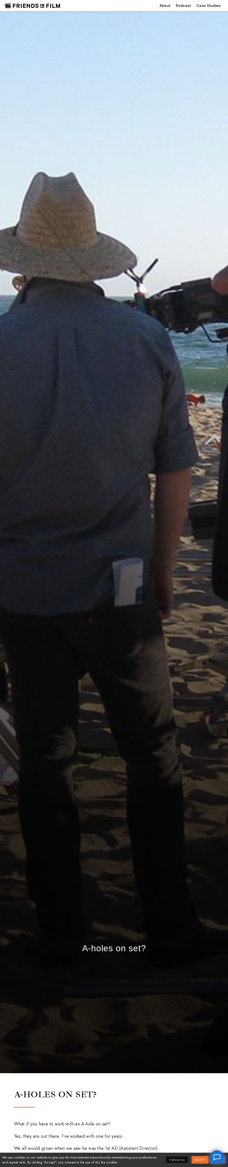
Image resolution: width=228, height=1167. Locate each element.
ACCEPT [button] (200, 1160)
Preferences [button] (177, 1160)
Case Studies (208, 6)
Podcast (183, 6)
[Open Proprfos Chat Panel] (217, 1157)
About (165, 6)
